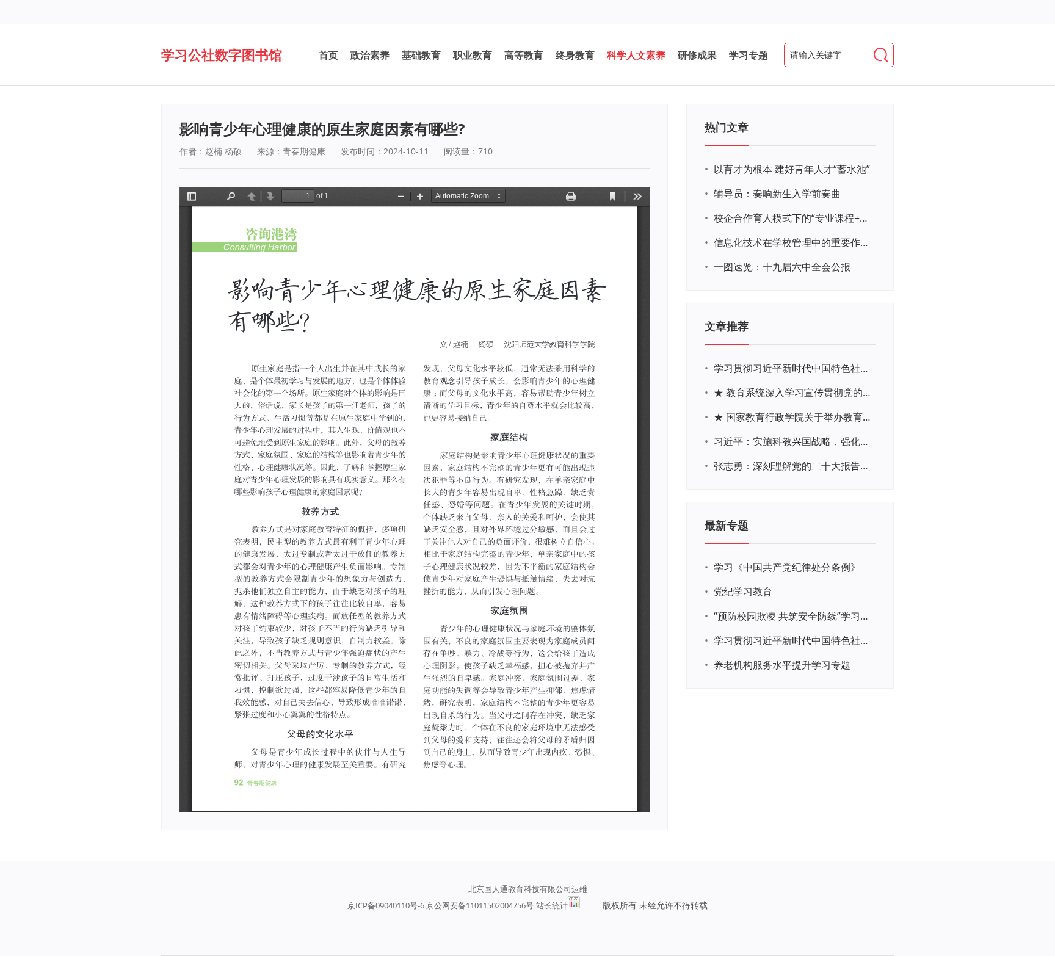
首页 (328, 55)
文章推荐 (727, 326)
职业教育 (472, 55)
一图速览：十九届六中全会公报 (782, 266)
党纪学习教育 (743, 591)
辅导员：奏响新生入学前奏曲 (777, 193)
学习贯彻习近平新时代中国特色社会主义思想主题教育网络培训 (793, 368)
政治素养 (370, 55)
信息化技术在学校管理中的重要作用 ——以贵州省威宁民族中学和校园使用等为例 (793, 242)
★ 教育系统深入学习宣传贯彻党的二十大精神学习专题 (793, 392)
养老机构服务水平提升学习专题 (782, 665)
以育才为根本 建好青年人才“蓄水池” (792, 169)
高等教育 (523, 55)
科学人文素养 (636, 55)
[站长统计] (574, 905)
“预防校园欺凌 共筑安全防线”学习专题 (793, 616)
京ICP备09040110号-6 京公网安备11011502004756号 (440, 905)
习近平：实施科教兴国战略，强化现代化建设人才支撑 (793, 441)
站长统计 (552, 905)
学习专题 (748, 55)
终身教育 (575, 55)
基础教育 (421, 55)
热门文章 (727, 127)
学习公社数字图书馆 (221, 54)
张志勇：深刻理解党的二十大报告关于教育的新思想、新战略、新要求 (793, 466)
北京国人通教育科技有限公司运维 (527, 888)
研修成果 (697, 55)
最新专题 (727, 525)
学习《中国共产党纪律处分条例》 (787, 567)
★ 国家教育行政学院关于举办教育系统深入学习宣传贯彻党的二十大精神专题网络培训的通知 (793, 417)
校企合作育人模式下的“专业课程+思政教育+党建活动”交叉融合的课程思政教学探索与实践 (793, 218)
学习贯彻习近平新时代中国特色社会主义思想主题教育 (793, 640)
